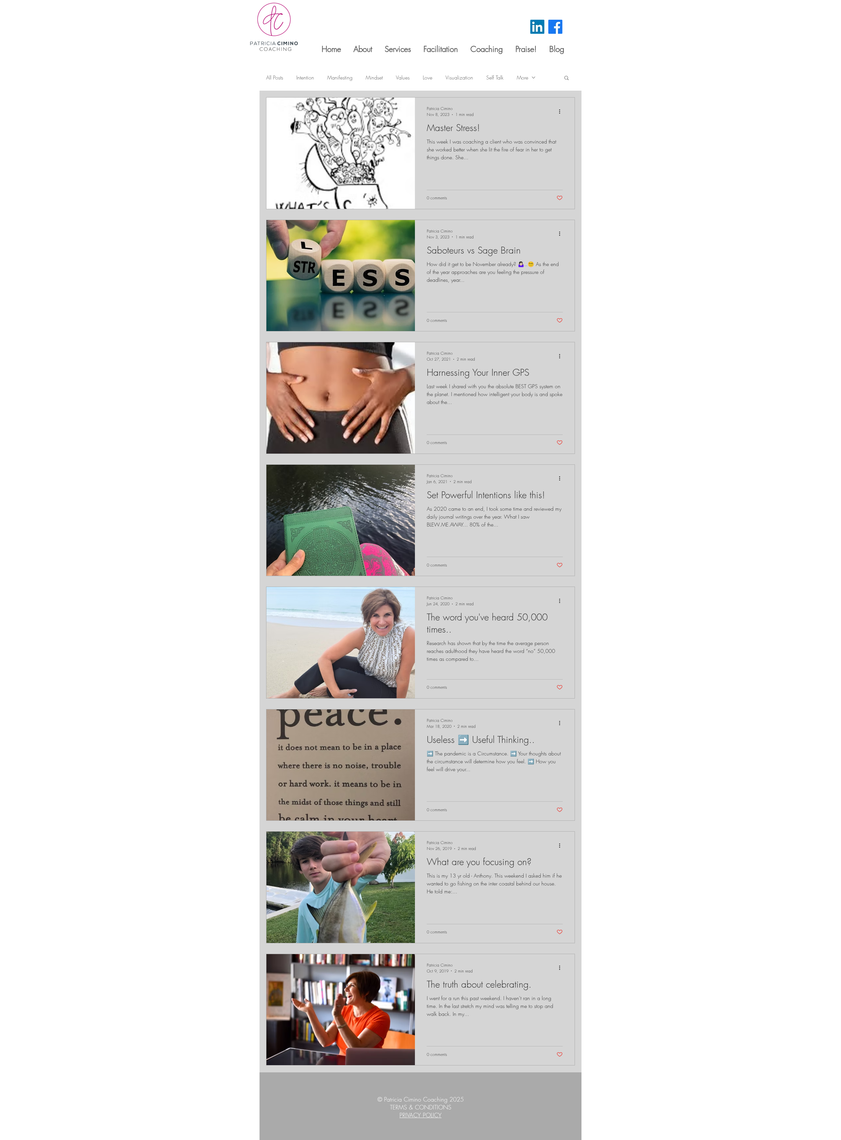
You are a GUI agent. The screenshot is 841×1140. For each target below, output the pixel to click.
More (522, 77)
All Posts (274, 77)
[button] (566, 78)
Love (427, 77)
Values (403, 77)
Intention (305, 77)
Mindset (374, 77)
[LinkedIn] (537, 27)
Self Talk (495, 77)
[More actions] (562, 111)
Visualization (459, 77)
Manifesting (339, 77)
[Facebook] (555, 27)
